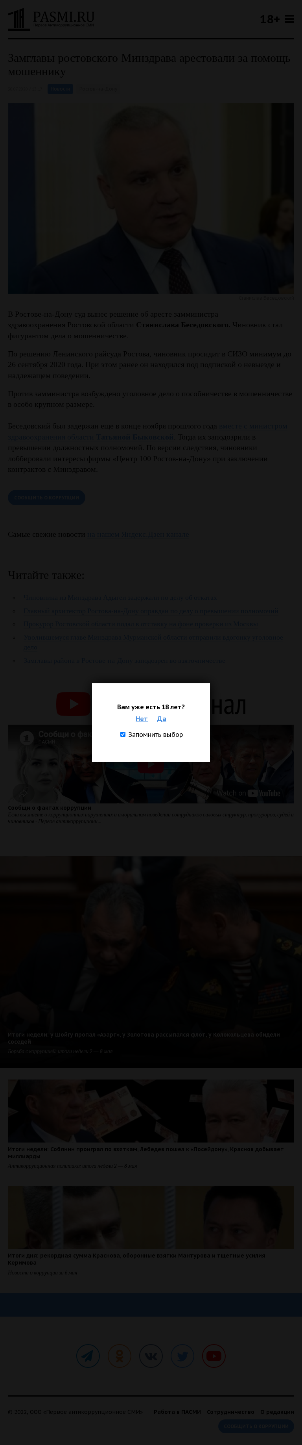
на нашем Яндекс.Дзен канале (138, 534)
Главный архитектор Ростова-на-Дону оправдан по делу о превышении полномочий (151, 611)
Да (161, 719)
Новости (60, 89)
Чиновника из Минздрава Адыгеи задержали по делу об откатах (120, 598)
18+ (270, 18)
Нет (142, 719)
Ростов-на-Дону (98, 89)
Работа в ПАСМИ (177, 1411)
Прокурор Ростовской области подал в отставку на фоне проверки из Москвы (141, 624)
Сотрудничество (230, 1411)
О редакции (277, 1411)
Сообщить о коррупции (46, 498)
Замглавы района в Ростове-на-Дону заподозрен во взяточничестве (124, 661)
